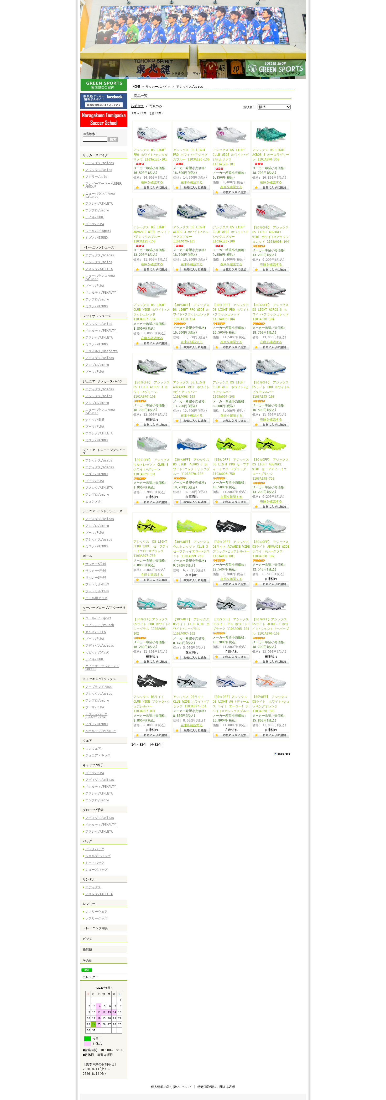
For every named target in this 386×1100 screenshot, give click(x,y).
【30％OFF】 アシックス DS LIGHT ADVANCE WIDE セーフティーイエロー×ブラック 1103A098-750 (270, 469)
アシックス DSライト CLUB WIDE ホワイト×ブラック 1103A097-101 (191, 701)
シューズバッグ (96, 869)
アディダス (93, 887)
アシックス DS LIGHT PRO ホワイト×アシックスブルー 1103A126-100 (191, 154)
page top (284, 753)
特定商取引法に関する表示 (216, 1087)
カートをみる (174, 73)
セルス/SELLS (95, 632)
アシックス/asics (98, 170)
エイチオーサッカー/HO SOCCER (102, 667)
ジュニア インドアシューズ (102, 511)
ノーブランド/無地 (98, 687)
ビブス (87, 939)
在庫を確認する (152, 182)
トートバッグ (94, 863)
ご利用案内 (241, 73)
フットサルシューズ (97, 316)
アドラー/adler (97, 177)
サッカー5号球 (95, 564)
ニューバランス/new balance (100, 195)
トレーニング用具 (95, 928)
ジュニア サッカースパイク (102, 381)
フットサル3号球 (97, 591)
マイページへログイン (208, 73)
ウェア (87, 741)
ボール (87, 556)
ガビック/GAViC (97, 652)
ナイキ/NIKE (94, 217)
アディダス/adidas (99, 163)
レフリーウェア (96, 912)
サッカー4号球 (95, 571)
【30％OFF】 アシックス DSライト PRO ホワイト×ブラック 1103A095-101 (231, 624)
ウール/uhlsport (98, 231)
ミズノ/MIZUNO (96, 238)
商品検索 (89, 134)
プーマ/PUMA (94, 224)
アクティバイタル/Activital (96, 715)
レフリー (89, 904)
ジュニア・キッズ (98, 755)
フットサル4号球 (97, 584)
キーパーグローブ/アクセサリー (104, 609)
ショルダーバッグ (98, 856)
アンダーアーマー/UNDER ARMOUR (103, 185)
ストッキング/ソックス (99, 679)
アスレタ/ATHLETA (99, 203)
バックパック (94, 849)
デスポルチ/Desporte (101, 351)
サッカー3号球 (95, 577)
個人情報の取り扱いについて (171, 1087)
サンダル (89, 879)
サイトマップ (291, 73)
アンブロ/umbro (97, 210)
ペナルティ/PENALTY (100, 292)
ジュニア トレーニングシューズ (104, 451)
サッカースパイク (95, 155)
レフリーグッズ (96, 918)
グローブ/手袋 (93, 810)
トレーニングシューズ (98, 247)
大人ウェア (93, 748)
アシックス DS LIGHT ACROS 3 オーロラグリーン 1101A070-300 (270, 154)
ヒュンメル (93, 501)
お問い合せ (265, 73)
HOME (136, 87)
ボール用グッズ (96, 598)
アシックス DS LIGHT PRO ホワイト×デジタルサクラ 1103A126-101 (150, 154)
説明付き (137, 106)
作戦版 (87, 950)
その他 (87, 960)
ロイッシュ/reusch (99, 625)
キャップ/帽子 (93, 765)
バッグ (87, 841)
